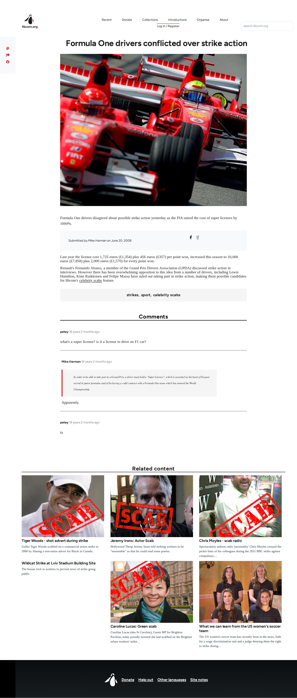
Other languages (171, 679)
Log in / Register (168, 26)
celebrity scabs (90, 280)
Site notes (199, 679)
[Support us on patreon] (7, 55)
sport (146, 295)
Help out (145, 679)
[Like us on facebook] (7, 62)
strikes (133, 295)
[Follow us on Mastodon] (7, 48)
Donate (128, 679)
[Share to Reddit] (197, 237)
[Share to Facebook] (191, 237)
